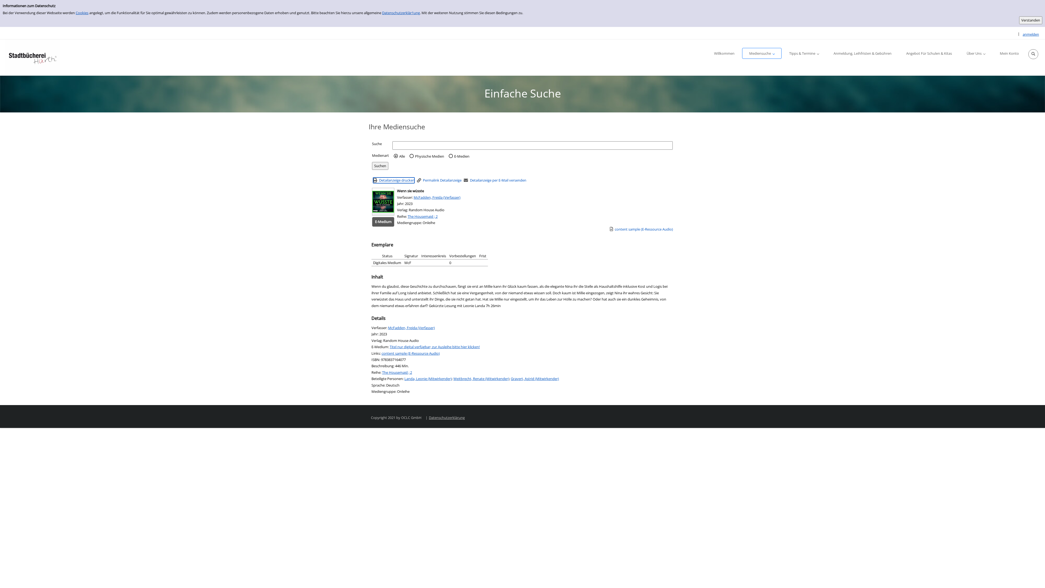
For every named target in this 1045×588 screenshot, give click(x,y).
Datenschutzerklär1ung (401, 12)
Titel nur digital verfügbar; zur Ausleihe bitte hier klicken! (435, 346)
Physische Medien (429, 156)
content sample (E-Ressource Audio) (411, 353)
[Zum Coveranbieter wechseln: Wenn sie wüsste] (383, 202)
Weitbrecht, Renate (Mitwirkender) (481, 378)
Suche (377, 143)
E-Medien (461, 156)
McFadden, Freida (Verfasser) (437, 197)
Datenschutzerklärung (447, 417)
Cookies (82, 12)
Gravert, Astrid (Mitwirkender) (535, 378)
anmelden (1031, 34)
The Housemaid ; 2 (423, 216)
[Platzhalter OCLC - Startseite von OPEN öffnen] (32, 57)
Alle (402, 156)
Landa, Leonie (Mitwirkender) (428, 378)
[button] (1033, 54)
